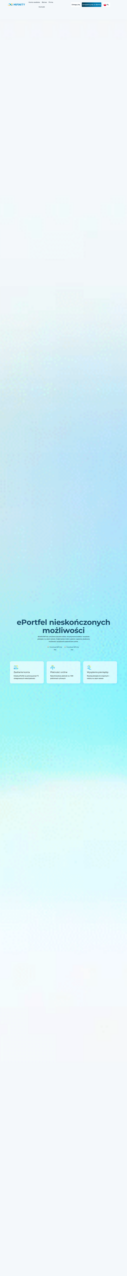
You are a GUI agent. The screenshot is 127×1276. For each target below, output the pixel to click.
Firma (51, 2)
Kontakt (42, 7)
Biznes (44, 2)
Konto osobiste (34, 2)
